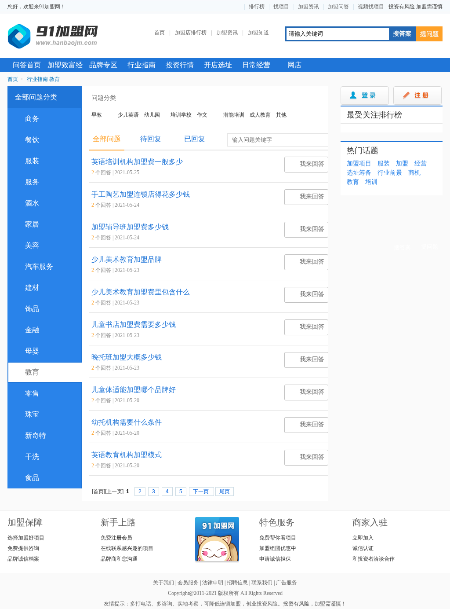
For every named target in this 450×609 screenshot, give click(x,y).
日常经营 (256, 65)
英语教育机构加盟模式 (126, 455)
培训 (371, 182)
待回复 (150, 139)
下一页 (201, 491)
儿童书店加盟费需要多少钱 (133, 324)
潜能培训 (233, 114)
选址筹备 (359, 172)
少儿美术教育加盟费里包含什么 (140, 292)
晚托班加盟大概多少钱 (126, 357)
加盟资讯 (308, 7)
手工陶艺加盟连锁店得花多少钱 (140, 194)
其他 (281, 114)
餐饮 (27, 139)
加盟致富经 (65, 65)
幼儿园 (152, 114)
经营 (420, 163)
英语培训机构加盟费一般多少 (137, 161)
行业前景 (389, 172)
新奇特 (31, 435)
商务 (27, 118)
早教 (96, 114)
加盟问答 (338, 7)
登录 (365, 96)
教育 (54, 79)
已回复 (194, 139)
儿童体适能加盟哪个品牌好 (133, 389)
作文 (202, 114)
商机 (414, 172)
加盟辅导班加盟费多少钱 (130, 227)
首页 (159, 32)
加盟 (402, 163)
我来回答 (306, 165)
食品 (27, 477)
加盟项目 (359, 163)
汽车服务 (34, 266)
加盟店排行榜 (191, 32)
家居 (27, 224)
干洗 (27, 456)
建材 (27, 287)
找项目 (281, 7)
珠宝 (27, 414)
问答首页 (27, 65)
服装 (27, 161)
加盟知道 (258, 32)
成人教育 (260, 114)
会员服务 (188, 583)
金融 (27, 330)
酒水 (27, 203)
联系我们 (261, 583)
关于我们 (163, 583)
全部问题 (107, 139)
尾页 (224, 491)
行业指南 (141, 65)
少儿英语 (128, 114)
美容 (27, 245)
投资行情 (180, 65)
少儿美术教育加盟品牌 (126, 259)
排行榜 (257, 7)
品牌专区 (103, 65)
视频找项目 (371, 7)
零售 (27, 393)
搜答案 (402, 33)
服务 (27, 182)
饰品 (27, 308)
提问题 (429, 33)
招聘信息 (237, 583)
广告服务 (286, 583)
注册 (417, 96)
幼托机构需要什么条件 (126, 422)
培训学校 (181, 114)
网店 (294, 65)
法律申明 (212, 583)
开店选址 (218, 65)
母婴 (27, 351)
